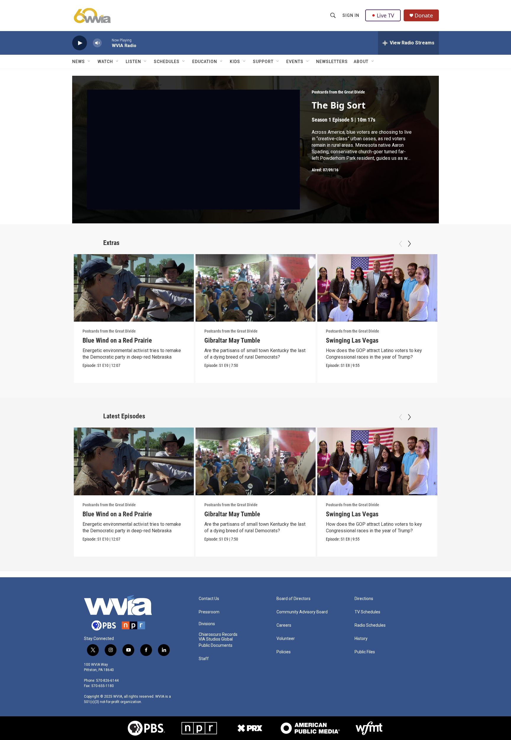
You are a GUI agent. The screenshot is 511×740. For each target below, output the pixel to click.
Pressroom (209, 612)
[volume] (97, 43)
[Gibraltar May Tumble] (255, 288)
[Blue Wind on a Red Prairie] (134, 288)
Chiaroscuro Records (218, 634)
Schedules (167, 61)
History (361, 638)
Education (204, 61)
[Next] (409, 244)
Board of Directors (293, 598)
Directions (364, 598)
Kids (235, 61)
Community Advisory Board (302, 612)
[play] (79, 43)
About (361, 61)
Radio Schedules (370, 625)
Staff (204, 659)
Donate (424, 15)
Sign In (350, 15)
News (78, 61)
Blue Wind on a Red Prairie (117, 340)
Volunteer (285, 638)
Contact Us (209, 598)
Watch (105, 61)
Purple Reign (465, 340)
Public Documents (215, 645)
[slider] (107, 43)
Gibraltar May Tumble (232, 340)
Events (294, 61)
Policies (283, 652)
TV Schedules (367, 612)
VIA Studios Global (216, 639)
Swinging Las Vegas (352, 340)
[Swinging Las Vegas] (377, 288)
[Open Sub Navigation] (89, 61)
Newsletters (332, 61)
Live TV (385, 15)
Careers (283, 625)
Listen (133, 61)
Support (263, 61)
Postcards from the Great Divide (338, 92)
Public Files (365, 652)
